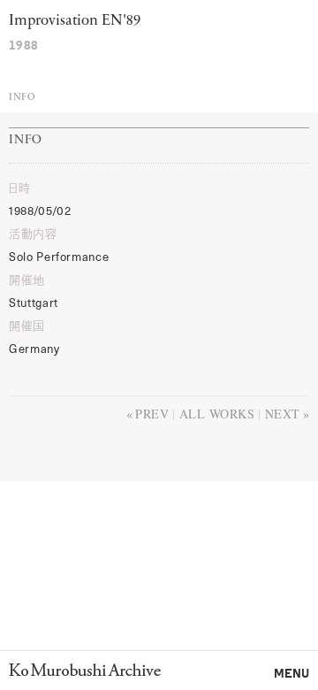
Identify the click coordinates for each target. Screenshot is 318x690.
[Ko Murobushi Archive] (85, 669)
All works (217, 413)
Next (282, 413)
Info (21, 98)
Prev (152, 413)
